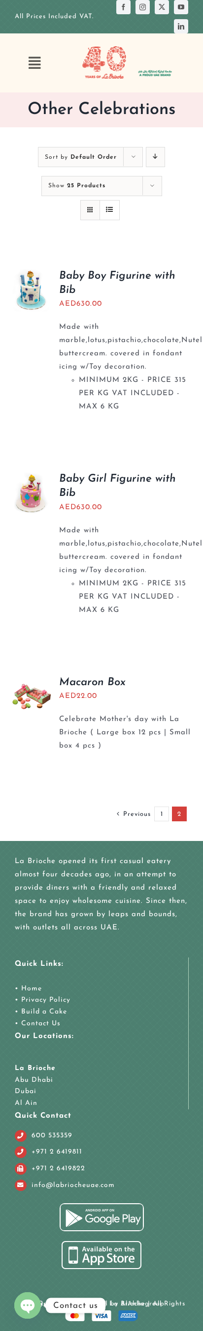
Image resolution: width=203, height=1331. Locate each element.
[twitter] (162, 7)
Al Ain (26, 1103)
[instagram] (142, 7)
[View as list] (109, 210)
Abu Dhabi (34, 1080)
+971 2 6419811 (57, 1152)
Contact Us (40, 1023)
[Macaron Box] (31, 682)
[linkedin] (181, 26)
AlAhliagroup (143, 1304)
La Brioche (35, 1068)
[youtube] (181, 7)
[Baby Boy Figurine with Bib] (31, 276)
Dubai (25, 1091)
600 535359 (52, 1135)
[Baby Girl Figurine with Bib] (31, 479)
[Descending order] (155, 157)
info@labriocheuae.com (73, 1185)
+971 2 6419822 (58, 1168)
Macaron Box (92, 682)
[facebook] (123, 7)
